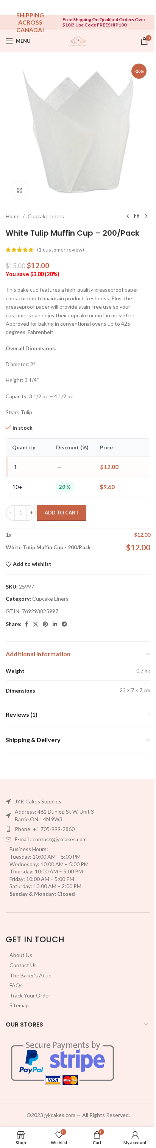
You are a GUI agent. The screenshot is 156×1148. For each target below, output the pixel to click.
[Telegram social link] (64, 624)
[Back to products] (136, 216)
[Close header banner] (146, 7)
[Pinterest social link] (45, 624)
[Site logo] (78, 40)
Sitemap (19, 1005)
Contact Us (23, 965)
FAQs (16, 985)
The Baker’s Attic (30, 975)
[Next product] (145, 216)
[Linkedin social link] (54, 624)
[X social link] (36, 624)
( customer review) (60, 249)
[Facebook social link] (26, 624)
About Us (20, 955)
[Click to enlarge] (19, 190)
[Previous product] (127, 216)
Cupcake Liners (46, 216)
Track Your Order (29, 995)
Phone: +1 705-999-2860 (45, 829)
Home (13, 216)
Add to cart (62, 513)
